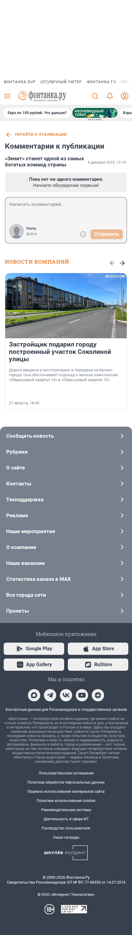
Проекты (17, 611)
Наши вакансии (25, 563)
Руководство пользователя (66, 828)
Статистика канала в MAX (38, 579)
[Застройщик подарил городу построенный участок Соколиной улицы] (66, 305)
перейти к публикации (41, 134)
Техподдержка (25, 499)
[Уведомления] (110, 96)
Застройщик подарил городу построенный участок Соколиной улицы (60, 352)
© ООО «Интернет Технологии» (66, 894)
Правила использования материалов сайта (66, 791)
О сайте (15, 468)
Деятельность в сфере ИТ (66, 819)
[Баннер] (95, 113)
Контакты (18, 483)
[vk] (66, 695)
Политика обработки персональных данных (66, 782)
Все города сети (26, 595)
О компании (21, 547)
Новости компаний (37, 261)
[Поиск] (95, 96)
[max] (34, 695)
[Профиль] (124, 96)
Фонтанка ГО (101, 82)
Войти (31, 234)
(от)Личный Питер (61, 82)
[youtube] (82, 695)
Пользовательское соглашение (66, 773)
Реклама (17, 515)
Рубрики (17, 452)
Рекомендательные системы (66, 810)
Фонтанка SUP (20, 82)
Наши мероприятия (30, 531)
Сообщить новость (30, 436)
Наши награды (66, 837)
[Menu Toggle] (7, 96)
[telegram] (50, 695)
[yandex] (98, 695)
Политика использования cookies (66, 801)
